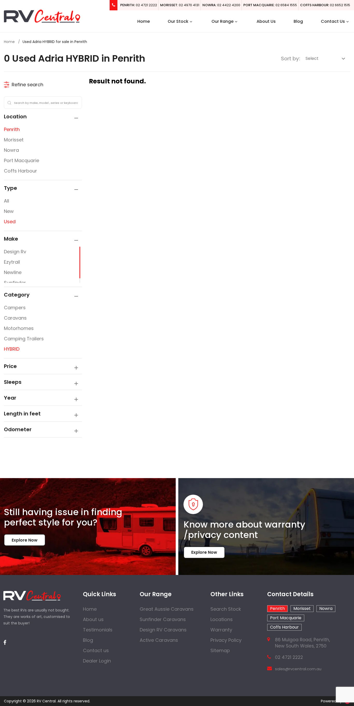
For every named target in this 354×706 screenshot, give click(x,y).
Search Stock (225, 609)
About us (93, 619)
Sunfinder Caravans (163, 619)
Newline (13, 272)
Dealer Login (97, 661)
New (9, 211)
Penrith (12, 129)
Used (10, 221)
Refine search (27, 84)
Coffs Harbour (20, 171)
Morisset (14, 139)
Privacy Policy (226, 640)
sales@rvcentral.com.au (298, 669)
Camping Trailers (24, 338)
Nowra (11, 150)
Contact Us (333, 21)
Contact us (96, 650)
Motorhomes (19, 328)
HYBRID (11, 349)
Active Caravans (159, 640)
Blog (298, 21)
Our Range (222, 21)
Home (143, 21)
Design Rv (15, 251)
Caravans (15, 318)
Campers (15, 307)
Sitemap (220, 650)
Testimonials (97, 629)
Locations (221, 619)
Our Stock (178, 21)
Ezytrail (12, 262)
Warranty (221, 629)
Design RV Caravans (163, 629)
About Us (266, 21)
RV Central (46, 701)
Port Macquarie (21, 160)
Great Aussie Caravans (167, 609)
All (6, 201)
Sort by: (290, 58)
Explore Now (25, 540)
